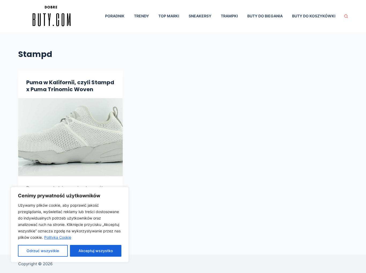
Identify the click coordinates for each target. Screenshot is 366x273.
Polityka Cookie (57, 237)
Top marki (168, 16)
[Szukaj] (346, 16)
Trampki (229, 16)
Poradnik (115, 16)
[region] (70, 224)
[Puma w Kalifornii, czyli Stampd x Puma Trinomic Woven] (70, 137)
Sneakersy (200, 16)
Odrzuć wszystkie (43, 250)
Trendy (141, 16)
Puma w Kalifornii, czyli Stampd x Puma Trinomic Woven (70, 86)
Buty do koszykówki (313, 16)
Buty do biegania (265, 16)
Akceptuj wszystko (96, 250)
